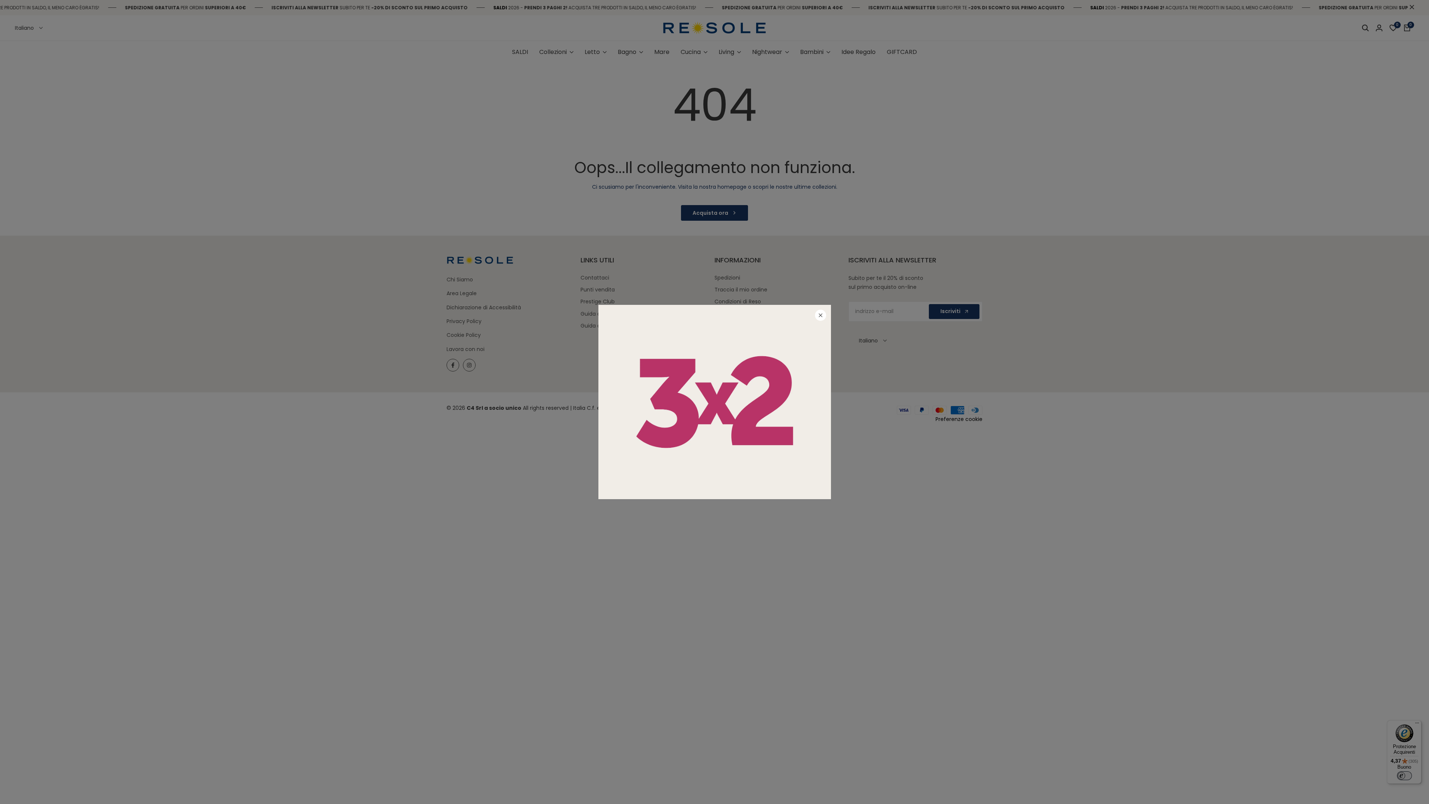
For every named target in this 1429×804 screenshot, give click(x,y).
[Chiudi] (820, 315)
